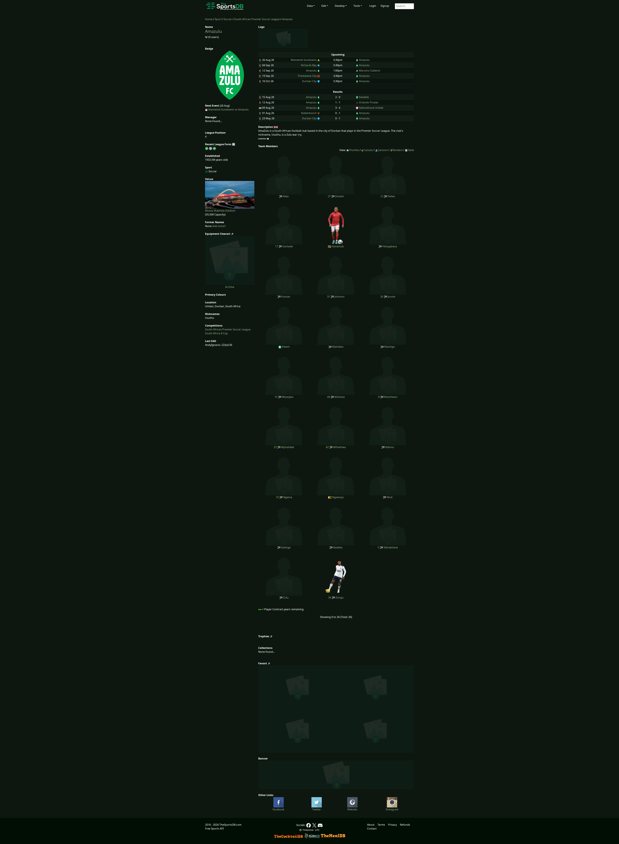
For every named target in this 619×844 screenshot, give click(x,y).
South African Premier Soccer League (257, 19)
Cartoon (383, 150)
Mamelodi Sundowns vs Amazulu (228, 109)
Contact (372, 828)
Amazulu (287, 19)
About (370, 824)
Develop (340, 6)
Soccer (228, 19)
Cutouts (368, 150)
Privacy (392, 824)
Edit (323, 6)
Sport (218, 19)
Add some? (219, 226)
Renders (398, 150)
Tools (357, 6)
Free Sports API (214, 828)
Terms (381, 824)
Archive (229, 287)
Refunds (405, 824)
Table (411, 150)
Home (208, 19)
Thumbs (354, 150)
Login (372, 6)
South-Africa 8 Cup (216, 333)
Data (310, 6)
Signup (385, 6)
